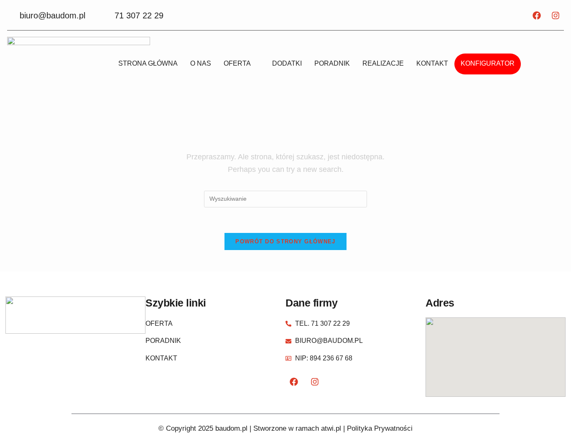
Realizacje (383, 63)
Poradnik (332, 63)
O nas (200, 63)
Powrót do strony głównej (285, 241)
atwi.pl (331, 428)
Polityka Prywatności (380, 428)
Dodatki (287, 63)
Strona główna (148, 63)
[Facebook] (536, 15)
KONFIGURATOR (488, 63)
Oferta (237, 63)
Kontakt (432, 63)
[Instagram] (555, 15)
